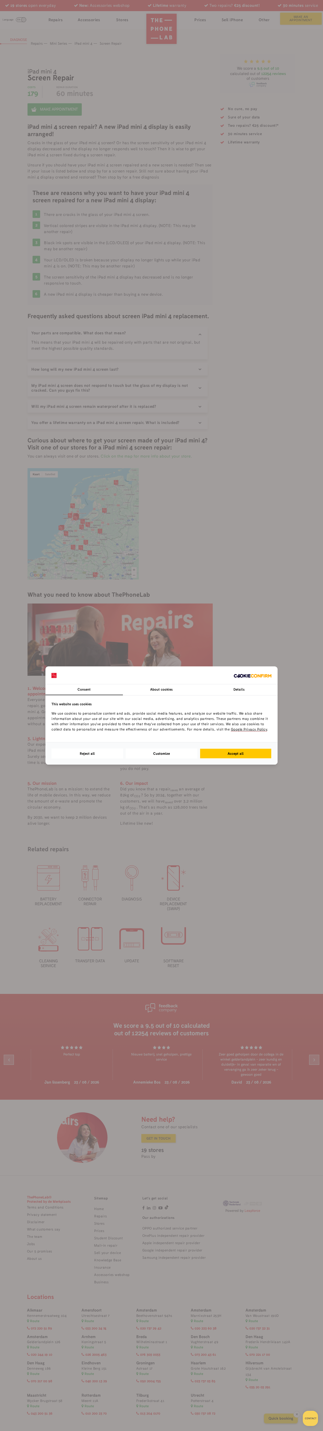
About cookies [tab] (161, 689)
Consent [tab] (84, 689)
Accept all (236, 753)
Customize (161, 753)
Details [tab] (239, 689)
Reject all (87, 753)
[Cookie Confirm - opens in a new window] (253, 675)
